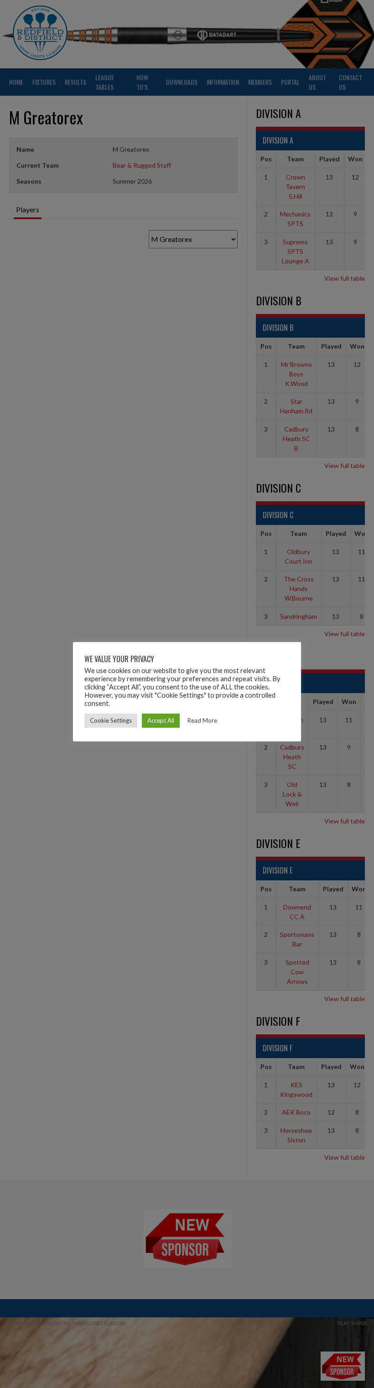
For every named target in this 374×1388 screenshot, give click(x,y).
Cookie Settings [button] (111, 720)
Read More (202, 720)
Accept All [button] (160, 720)
